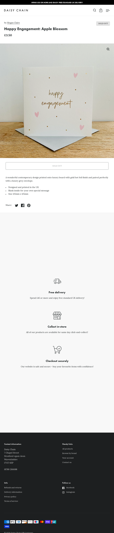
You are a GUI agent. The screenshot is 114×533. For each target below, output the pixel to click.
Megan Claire (13, 23)
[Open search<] (94, 10)
